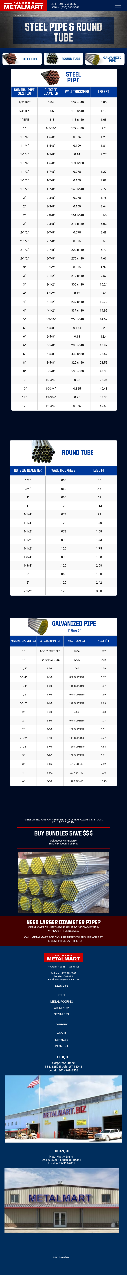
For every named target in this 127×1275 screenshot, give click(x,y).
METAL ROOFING (61, 1001)
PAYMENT (61, 1046)
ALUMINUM (61, 1008)
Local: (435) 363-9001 (61, 1163)
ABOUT (61, 1033)
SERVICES (61, 1040)
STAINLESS (61, 1014)
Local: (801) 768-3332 (63, 1070)
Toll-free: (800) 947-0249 (63, 973)
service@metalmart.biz (67, 979)
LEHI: (64, 3)
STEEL (61, 995)
